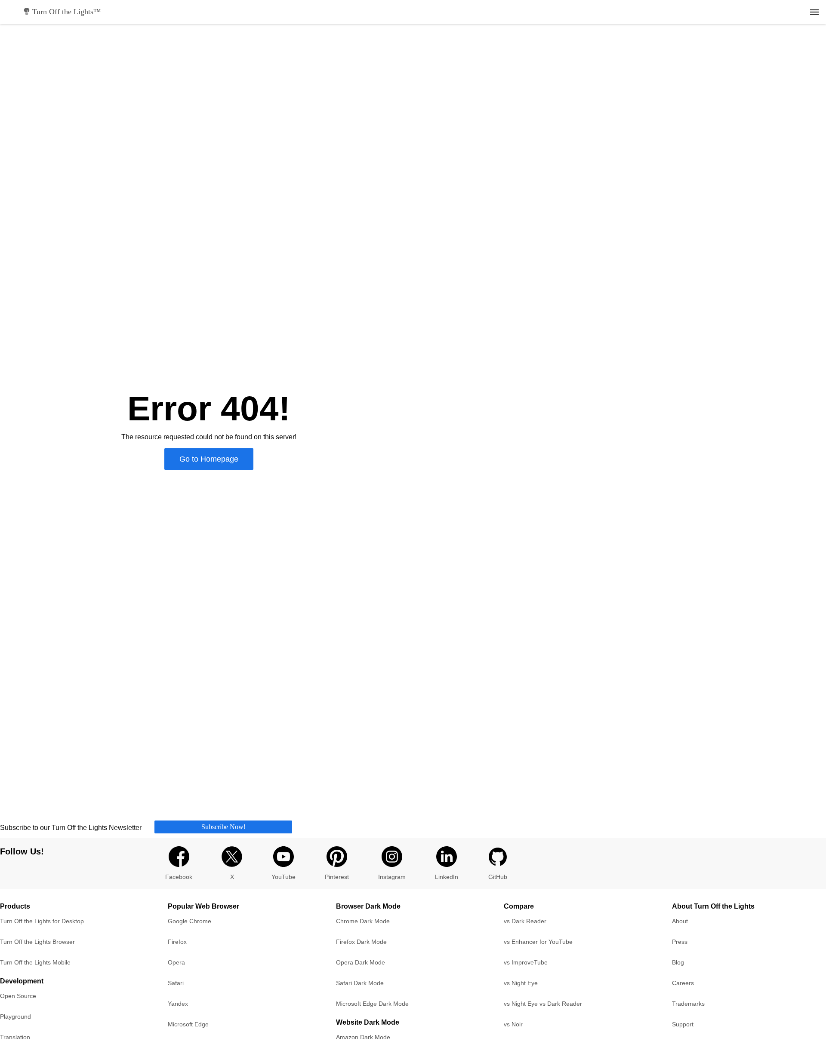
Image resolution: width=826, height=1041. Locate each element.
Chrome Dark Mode (363, 921)
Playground (15, 1016)
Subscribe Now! (223, 826)
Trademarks (688, 1003)
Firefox (177, 941)
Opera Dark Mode (360, 962)
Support (682, 1024)
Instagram (392, 876)
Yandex (178, 1003)
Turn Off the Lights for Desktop (42, 921)
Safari (176, 983)
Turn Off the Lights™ (66, 11)
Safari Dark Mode (360, 983)
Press (679, 941)
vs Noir (513, 1024)
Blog (678, 962)
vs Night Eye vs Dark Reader (543, 1003)
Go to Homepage (208, 459)
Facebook (178, 876)
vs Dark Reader (525, 921)
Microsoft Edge (188, 1024)
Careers (683, 983)
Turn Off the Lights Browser (37, 941)
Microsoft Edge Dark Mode (372, 1003)
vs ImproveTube (526, 962)
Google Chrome (189, 921)
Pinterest (337, 876)
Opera (176, 962)
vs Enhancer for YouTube (538, 941)
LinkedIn (446, 876)
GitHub (497, 876)
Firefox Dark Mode (361, 941)
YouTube (283, 876)
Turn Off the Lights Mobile (35, 962)
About (680, 921)
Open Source (18, 995)
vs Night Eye (521, 983)
